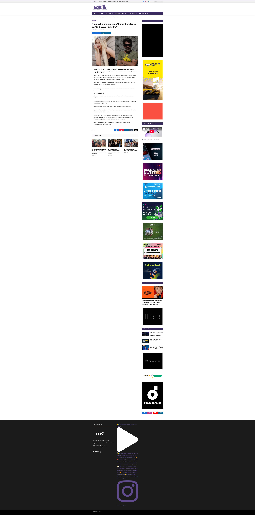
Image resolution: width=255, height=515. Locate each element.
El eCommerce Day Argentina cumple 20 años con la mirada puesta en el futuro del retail (156, 347)
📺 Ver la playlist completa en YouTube (150, 139)
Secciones (108, 13)
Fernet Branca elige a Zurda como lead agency (156, 340)
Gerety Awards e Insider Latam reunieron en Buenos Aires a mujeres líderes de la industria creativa (114, 1)
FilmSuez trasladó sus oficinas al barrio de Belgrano (131, 150)
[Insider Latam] (100, 7)
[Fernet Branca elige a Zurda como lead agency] (145, 341)
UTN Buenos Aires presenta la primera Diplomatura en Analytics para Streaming (156, 334)
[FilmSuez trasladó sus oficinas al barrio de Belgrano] (131, 143)
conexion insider (143, 13)
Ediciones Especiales (120, 13)
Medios (93, 20)
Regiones (100, 13)
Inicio (93, 17)
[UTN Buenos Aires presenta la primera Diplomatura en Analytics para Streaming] (145, 334)
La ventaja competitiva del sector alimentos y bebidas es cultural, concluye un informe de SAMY (152, 302)
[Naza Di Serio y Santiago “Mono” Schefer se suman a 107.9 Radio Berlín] (115, 51)
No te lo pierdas (147, 328)
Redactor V (95, 29)
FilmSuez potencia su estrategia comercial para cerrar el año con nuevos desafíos (114, 151)
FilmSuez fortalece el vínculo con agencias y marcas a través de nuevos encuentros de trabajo (99, 151)
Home (94, 13)
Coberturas (132, 13)
